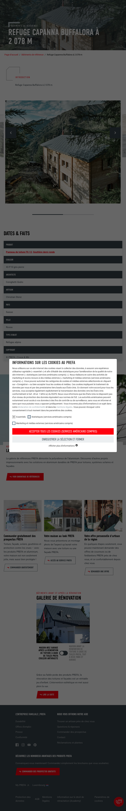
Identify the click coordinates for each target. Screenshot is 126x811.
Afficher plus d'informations (62, 446)
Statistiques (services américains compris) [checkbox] (52, 417)
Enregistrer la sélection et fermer (63, 439)
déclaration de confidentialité (31, 407)
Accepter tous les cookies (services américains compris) (63, 431)
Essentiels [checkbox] (21, 417)
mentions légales (64, 407)
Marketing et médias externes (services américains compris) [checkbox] (44, 423)
